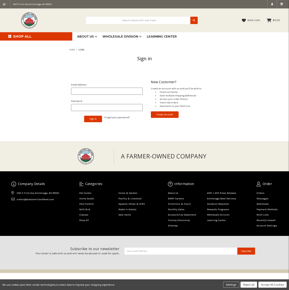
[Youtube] (26, 207)
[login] (272, 4)
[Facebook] (13, 207)
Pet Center (85, 193)
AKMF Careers (176, 198)
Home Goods (86, 198)
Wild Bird (84, 209)
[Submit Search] (194, 20)
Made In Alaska (127, 209)
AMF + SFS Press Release (221, 193)
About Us (86, 36)
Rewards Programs (218, 209)
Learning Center (162, 36)
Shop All (84, 220)
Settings (231, 284)
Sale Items (124, 214)
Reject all (248, 284)
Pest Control (86, 203)
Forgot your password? (117, 117)
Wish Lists (253, 20)
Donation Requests (218, 203)
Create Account (164, 114)
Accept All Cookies (272, 284)
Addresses (263, 203)
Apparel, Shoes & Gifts (131, 203)
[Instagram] (20, 207)
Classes (83, 214)
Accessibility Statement (182, 214)
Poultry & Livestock (130, 198)
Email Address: (79, 84)
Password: (76, 101)
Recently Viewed (266, 220)
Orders (260, 193)
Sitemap (173, 225)
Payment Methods (267, 209)
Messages (262, 198)
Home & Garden (127, 193)
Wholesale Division (121, 36)
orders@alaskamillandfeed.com (35, 199)
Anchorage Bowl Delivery (221, 198)
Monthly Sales (176, 209)
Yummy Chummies (179, 220)
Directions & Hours (179, 203)
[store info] (281, 4)
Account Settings (267, 225)
